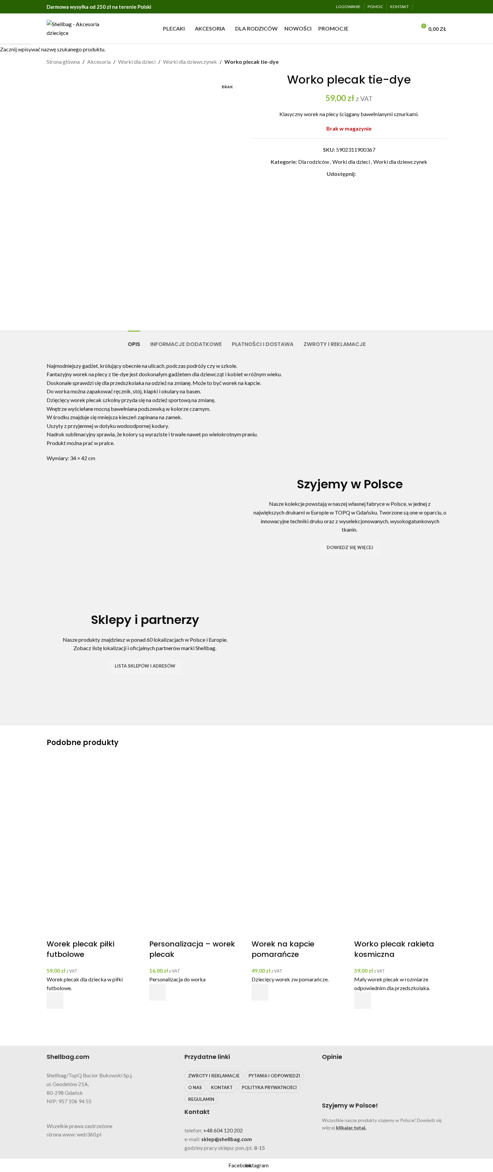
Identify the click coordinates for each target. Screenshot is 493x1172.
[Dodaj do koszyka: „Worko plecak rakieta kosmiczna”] (362, 1000)
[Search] (409, 28)
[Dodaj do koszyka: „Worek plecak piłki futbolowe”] (55, 1000)
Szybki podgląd (55, 1017)
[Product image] (93, 892)
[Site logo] (75, 28)
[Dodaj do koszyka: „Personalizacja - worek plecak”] (157, 992)
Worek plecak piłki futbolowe (80, 949)
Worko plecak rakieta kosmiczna (394, 949)
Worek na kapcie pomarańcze (283, 949)
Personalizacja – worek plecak (192, 949)
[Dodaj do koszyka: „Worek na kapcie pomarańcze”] (260, 992)
